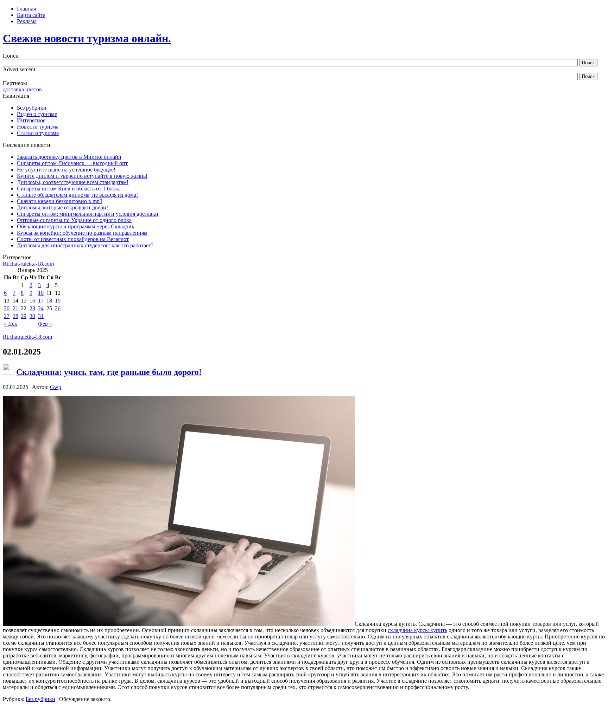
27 (7, 316)
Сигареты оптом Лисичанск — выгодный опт (72, 163)
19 (58, 301)
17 (41, 301)
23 (32, 308)
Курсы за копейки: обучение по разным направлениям (82, 233)
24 (41, 308)
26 (58, 308)
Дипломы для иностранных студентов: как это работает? (85, 245)
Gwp (55, 387)
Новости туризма (37, 127)
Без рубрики (31, 108)
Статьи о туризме (38, 133)
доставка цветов (22, 89)
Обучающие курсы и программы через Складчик (75, 226)
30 (32, 316)
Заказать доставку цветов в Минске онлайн (69, 157)
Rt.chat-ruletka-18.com (28, 264)
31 (41, 316)
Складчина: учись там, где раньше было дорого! (109, 372)
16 (32, 301)
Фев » (45, 324)
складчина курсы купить (417, 630)
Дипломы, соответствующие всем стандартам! (72, 182)
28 (15, 316)
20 (7, 308)
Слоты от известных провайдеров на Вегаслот (73, 239)
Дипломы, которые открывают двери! (62, 207)
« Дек (10, 324)
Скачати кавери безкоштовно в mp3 (59, 201)
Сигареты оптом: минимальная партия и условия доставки (87, 214)
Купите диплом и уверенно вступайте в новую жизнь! (82, 176)
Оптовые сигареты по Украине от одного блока (74, 220)
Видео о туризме (37, 114)
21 (15, 308)
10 (41, 293)
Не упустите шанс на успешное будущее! (66, 170)
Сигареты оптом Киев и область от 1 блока (69, 188)
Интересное (31, 120)
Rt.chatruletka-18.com (27, 337)
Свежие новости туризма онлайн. (87, 38)
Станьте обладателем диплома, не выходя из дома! (77, 195)
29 (23, 316)
